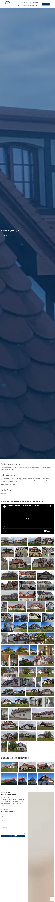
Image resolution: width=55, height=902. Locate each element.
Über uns (34, 5)
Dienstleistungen (26, 2)
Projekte (19, 5)
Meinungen (36, 2)
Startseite (17, 2)
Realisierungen (27, 5)
